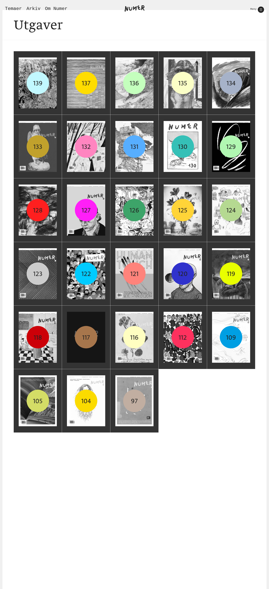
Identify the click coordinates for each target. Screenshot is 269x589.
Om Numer (56, 8)
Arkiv (33, 8)
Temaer (13, 8)
